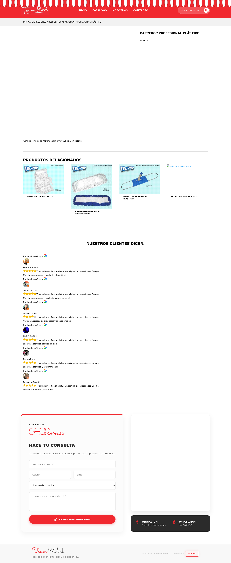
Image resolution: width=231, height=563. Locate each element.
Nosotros (120, 10)
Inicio (82, 10)
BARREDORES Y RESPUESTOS (46, 21)
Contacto (140, 10)
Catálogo (99, 10)
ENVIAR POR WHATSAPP (75, 519)
